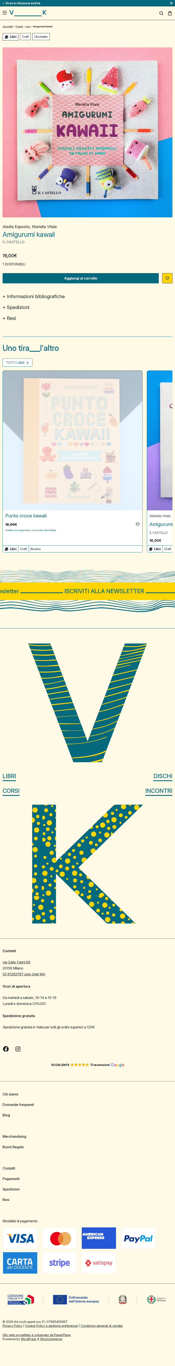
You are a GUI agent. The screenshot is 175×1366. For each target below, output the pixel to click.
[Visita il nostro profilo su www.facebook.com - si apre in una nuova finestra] (6, 1048)
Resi (11, 318)
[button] (167, 278)
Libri (9, 776)
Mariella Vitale (44, 226)
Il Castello (14, 242)
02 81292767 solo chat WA (24, 974)
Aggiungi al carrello (80, 278)
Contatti (9, 1168)
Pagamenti (11, 1179)
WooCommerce (51, 1339)
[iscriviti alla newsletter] (87, 591)
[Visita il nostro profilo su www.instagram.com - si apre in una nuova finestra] (18, 1048)
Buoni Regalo (13, 1147)
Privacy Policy (12, 1326)
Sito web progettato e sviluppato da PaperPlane (37, 1335)
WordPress (28, 1339)
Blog (6, 1115)
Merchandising (14, 1136)
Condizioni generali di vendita (102, 1326)
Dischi (162, 776)
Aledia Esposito (16, 226)
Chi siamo (10, 1094)
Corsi (11, 790)
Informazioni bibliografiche (36, 296)
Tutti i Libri (15, 363)
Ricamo (36, 549)
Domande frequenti (18, 1104)
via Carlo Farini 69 (16, 962)
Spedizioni (18, 307)
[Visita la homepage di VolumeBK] (28, 13)
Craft (25, 36)
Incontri (158, 790)
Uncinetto (41, 36)
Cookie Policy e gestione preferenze (51, 1326)
